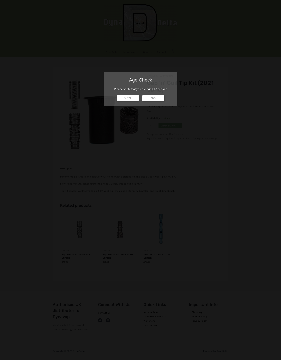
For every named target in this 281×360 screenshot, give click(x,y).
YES (127, 98)
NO (153, 98)
